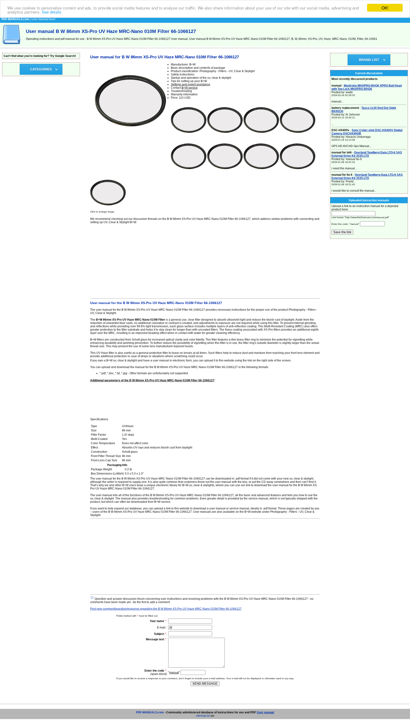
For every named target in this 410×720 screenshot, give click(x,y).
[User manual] (12, 45)
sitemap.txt (203, 715)
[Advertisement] (205, 260)
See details (51, 12)
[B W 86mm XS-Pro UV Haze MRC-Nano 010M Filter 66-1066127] (188, 136)
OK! (385, 8)
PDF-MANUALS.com (150, 712)
